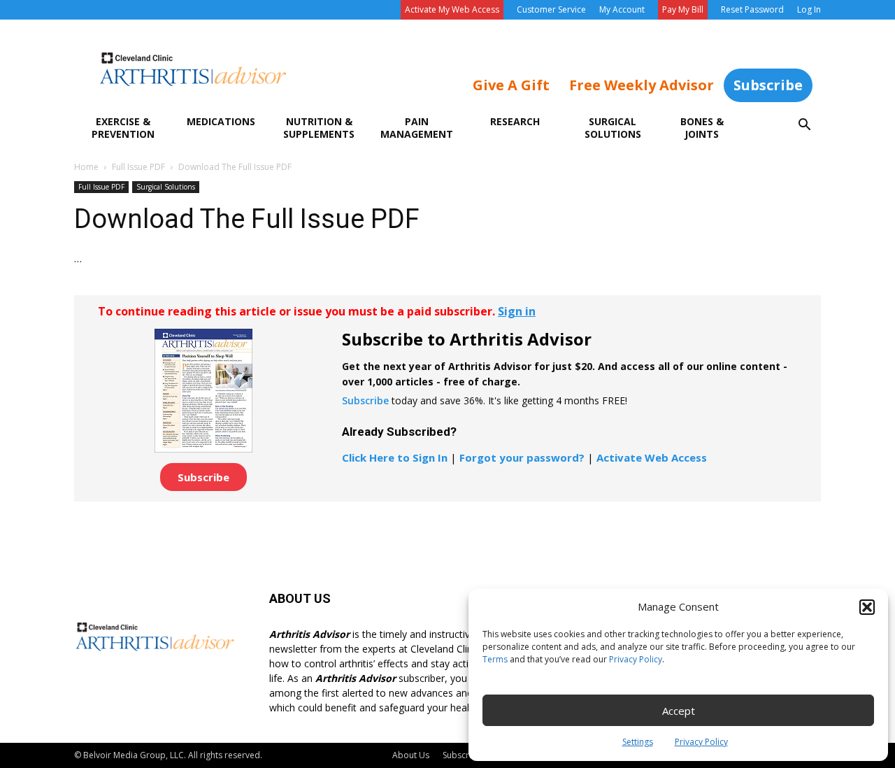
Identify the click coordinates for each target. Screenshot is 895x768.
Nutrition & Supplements (319, 128)
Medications (221, 121)
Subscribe (768, 85)
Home (86, 167)
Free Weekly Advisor (641, 85)
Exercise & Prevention (123, 128)
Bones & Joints (702, 128)
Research (515, 121)
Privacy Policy (635, 659)
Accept (678, 711)
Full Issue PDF (138, 167)
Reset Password (752, 9)
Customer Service (551, 9)
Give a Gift (511, 85)
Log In (809, 9)
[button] (867, 607)
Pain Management (416, 128)
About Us (410, 755)
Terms (495, 659)
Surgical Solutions (613, 128)
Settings (637, 742)
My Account (622, 9)
